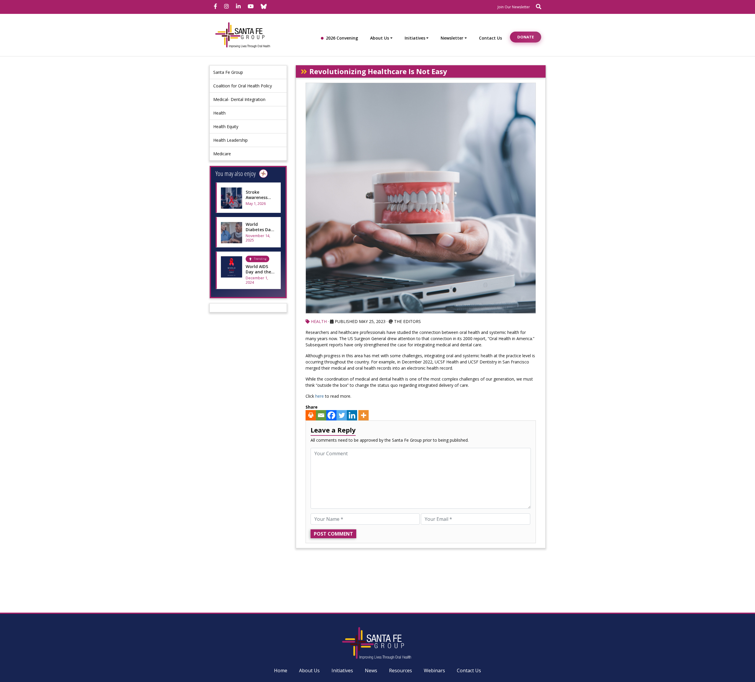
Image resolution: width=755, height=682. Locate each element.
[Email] (321, 415)
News (371, 670)
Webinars (434, 670)
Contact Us (490, 38)
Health (219, 113)
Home (280, 670)
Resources (400, 670)
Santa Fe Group (228, 72)
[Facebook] (331, 415)
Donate (525, 37)
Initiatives (342, 670)
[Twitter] (342, 415)
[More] (363, 415)
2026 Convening (342, 38)
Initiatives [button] (415, 38)
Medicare (222, 153)
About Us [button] (379, 38)
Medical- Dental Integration (239, 99)
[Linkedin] (352, 415)
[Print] (311, 415)
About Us (309, 670)
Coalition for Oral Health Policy (242, 86)
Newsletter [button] (452, 38)
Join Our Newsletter (514, 6)
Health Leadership (230, 140)
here (319, 396)
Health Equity (225, 126)
